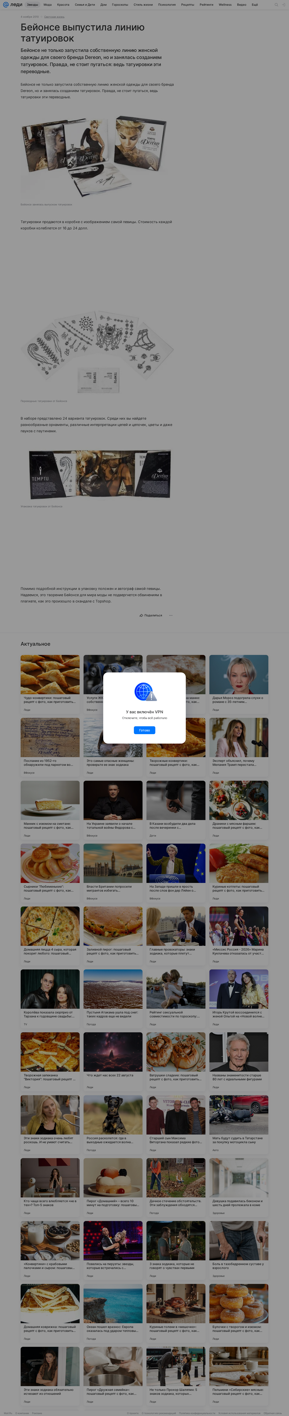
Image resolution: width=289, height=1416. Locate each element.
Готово (144, 730)
